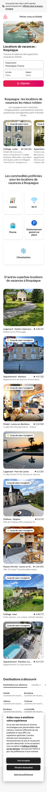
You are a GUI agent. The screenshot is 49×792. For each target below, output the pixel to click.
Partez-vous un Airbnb (31, 16)
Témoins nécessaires (23, 767)
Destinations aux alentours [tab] (15, 685)
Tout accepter (23, 760)
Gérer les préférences (23, 774)
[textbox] (13, 75)
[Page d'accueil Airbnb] (5, 16)
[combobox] (23, 65)
